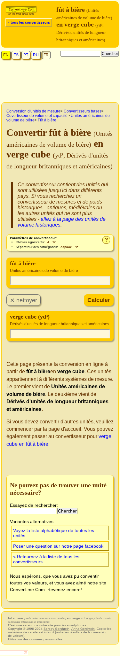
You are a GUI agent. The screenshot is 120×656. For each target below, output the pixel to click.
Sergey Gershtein (56, 628)
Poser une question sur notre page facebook (58, 546)
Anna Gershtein (83, 628)
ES (16, 55)
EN (6, 55)
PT (25, 55)
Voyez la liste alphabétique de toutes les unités (53, 533)
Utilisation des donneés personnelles (35, 639)
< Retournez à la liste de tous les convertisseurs (46, 559)
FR (46, 55)
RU (36, 55)
